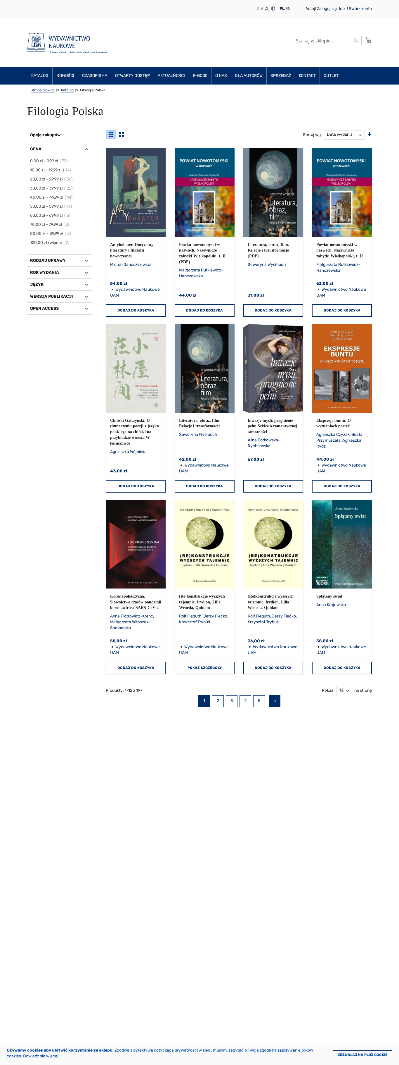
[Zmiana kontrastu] (273, 8)
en (288, 8)
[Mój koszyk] (368, 40)
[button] (282, 9)
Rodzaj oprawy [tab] (48, 260)
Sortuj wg (312, 134)
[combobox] (327, 40)
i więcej (50, 242)
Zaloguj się (327, 8)
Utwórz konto (359, 8)
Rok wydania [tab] (44, 272)
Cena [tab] (35, 149)
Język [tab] (37, 284)
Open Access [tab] (44, 308)
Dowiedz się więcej (40, 1056)
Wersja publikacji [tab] (51, 296)
